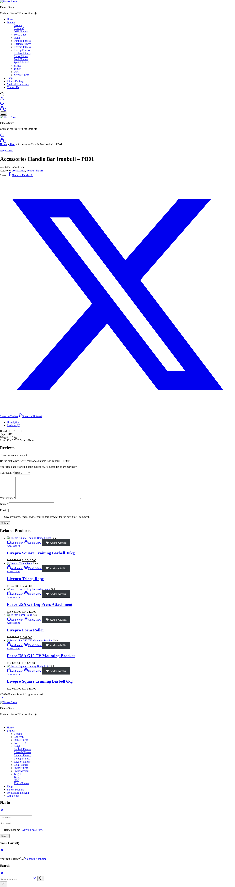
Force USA (20, 34)
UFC (16, 71)
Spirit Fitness (21, 59)
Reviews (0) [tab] (13, 425)
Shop (10, 78)
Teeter (17, 68)
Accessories (6, 150)
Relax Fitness (21, 56)
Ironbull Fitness (22, 40)
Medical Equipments (18, 84)
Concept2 (19, 28)
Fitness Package (15, 81)
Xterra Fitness (21, 74)
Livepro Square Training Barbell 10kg (41, 553)
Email (4, 510)
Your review (7, 497)
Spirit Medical (21, 62)
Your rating (7, 472)
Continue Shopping (35, 858)
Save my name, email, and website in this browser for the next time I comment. (47, 516)
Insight (17, 37)
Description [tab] (13, 422)
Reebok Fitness (22, 53)
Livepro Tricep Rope (25, 578)
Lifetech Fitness (22, 43)
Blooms (18, 25)
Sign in (4, 836)
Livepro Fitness (22, 46)
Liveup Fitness (22, 50)
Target (17, 65)
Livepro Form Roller (25, 630)
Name (4, 504)
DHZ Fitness (21, 31)
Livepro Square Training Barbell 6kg (40, 681)
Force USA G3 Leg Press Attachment (39, 604)
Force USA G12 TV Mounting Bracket (41, 655)
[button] (15, 542)
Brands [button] (11, 22)
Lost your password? (32, 829)
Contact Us (13, 87)
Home (10, 19)
